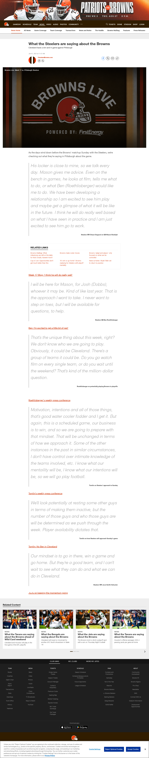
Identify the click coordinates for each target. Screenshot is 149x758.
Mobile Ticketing (53, 699)
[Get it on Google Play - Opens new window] (82, 728)
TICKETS (53, 668)
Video (30, 676)
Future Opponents (80, 681)
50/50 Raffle (109, 704)
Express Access (53, 703)
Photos (30, 680)
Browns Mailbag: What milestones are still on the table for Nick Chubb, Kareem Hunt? (41, 255)
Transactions (10, 689)
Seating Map (53, 695)
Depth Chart (10, 680)
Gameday (109, 678)
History (10, 704)
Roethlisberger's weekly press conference (49, 400)
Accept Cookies (133, 749)
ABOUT (135, 668)
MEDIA (30, 668)
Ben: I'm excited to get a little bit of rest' (48, 328)
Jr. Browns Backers (109, 693)
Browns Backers (109, 689)
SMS (135, 693)
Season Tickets (53, 678)
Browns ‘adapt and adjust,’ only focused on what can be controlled (100, 255)
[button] (74, 107)
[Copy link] (117, 58)
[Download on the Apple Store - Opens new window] (66, 727)
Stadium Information (135, 701)
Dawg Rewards (109, 701)
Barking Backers (109, 697)
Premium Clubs (53, 691)
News (30, 672)
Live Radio (30, 687)
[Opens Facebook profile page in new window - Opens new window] (39, 60)
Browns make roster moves (70, 253)
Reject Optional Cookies (114, 749)
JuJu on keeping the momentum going (48, 592)
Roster (10, 672)
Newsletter (135, 689)
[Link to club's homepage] (6, 24)
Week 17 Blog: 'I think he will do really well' (51, 274)
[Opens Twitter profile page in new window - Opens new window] (42, 60)
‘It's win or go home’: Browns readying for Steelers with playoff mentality (71, 263)
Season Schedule (80, 672)
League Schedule (80, 685)
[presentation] (145, 652)
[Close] (145, 749)
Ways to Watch (30, 701)
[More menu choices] (81, 24)
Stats (9, 693)
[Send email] (112, 60)
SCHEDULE (80, 668)
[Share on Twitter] (108, 60)
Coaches (10, 676)
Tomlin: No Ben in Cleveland (43, 546)
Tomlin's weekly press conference (45, 493)
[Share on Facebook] (103, 60)
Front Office (10, 701)
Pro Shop (136, 685)
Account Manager (52, 681)
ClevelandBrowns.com (45, 57)
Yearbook (10, 708)
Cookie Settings (94, 749)
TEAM (10, 668)
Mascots (109, 685)
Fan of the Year (109, 681)
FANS (109, 668)
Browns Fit (135, 678)
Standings (10, 697)
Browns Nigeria (135, 681)
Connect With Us (135, 697)
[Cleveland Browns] (74, 738)
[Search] (107, 24)
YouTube (30, 704)
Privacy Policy (50, 755)
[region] (74, 749)
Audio (30, 683)
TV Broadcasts (30, 697)
